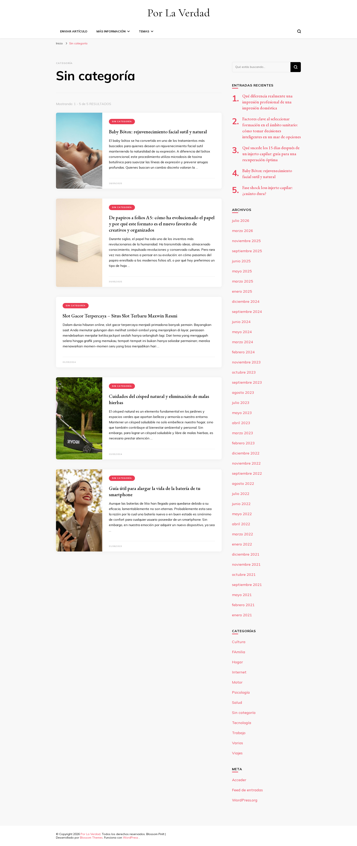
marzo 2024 (242, 342)
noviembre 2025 (246, 240)
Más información (111, 31)
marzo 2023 (242, 433)
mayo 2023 (242, 412)
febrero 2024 (243, 352)
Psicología (241, 692)
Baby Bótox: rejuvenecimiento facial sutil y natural (158, 131)
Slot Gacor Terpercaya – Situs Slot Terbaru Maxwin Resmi (120, 315)
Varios (237, 743)
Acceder (239, 779)
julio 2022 (240, 493)
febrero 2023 (243, 443)
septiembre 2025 (247, 250)
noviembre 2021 (246, 564)
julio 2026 (240, 220)
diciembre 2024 (245, 301)
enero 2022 (242, 544)
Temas (144, 31)
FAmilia (238, 652)
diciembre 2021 (245, 554)
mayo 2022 (242, 513)
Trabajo (238, 732)
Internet (239, 672)
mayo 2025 (242, 271)
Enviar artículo (73, 31)
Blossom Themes (91, 837)
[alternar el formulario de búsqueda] (299, 31)
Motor (237, 682)
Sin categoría (122, 121)
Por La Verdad (178, 12)
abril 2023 (241, 422)
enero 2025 (242, 291)
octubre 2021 (244, 574)
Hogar (237, 662)
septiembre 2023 (247, 382)
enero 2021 (242, 615)
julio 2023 (240, 402)
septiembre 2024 (247, 311)
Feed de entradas (247, 790)
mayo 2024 (242, 331)
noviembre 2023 (246, 362)
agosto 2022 (243, 483)
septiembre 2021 (247, 584)
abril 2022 (241, 524)
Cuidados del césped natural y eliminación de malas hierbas (159, 399)
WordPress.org (244, 800)
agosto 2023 (243, 392)
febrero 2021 (243, 604)
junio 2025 (241, 261)
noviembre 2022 (246, 463)
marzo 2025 (242, 281)
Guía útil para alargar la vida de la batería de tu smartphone (154, 491)
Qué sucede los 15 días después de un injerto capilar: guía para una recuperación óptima (271, 153)
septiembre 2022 (247, 473)
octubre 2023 (244, 372)
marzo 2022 (242, 534)
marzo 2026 (242, 230)
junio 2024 (241, 321)
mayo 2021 (242, 594)
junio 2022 (241, 503)
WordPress (130, 837)
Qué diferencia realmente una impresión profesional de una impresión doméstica (267, 102)
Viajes (237, 753)
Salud (237, 702)
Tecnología (241, 722)
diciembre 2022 (245, 453)
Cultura (238, 641)
